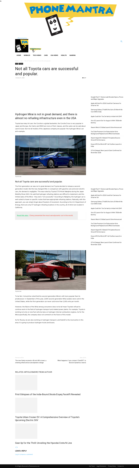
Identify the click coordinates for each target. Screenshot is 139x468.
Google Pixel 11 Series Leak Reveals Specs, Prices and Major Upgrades (107, 98)
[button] (121, 42)
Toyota (20, 63)
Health (64, 55)
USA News (54, 55)
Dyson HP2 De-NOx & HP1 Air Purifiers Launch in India (106, 145)
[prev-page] (16, 447)
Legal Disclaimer (101, 466)
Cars (46, 55)
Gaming (73, 55)
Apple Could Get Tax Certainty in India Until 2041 (106, 116)
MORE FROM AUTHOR (42, 372)
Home (19, 55)
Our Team (92, 466)
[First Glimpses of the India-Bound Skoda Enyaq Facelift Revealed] (50, 382)
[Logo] (22, 52)
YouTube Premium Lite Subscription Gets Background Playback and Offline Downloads (105, 133)
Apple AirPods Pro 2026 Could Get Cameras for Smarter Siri (106, 104)
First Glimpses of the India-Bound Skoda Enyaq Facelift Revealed (47, 394)
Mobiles (27, 55)
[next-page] (17, 447)
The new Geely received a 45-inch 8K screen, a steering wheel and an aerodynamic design (30, 362)
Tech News (37, 55)
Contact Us (121, 466)
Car (22, 61)
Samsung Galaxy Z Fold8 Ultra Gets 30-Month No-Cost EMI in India (107, 111)
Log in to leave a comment (24, 454)
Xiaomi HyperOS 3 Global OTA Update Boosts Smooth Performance (105, 139)
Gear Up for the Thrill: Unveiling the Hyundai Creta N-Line (43, 443)
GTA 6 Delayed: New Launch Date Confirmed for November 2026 (106, 151)
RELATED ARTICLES (24, 372)
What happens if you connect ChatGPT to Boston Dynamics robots (71, 362)
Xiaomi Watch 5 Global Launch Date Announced (106, 127)
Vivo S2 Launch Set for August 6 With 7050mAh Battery (106, 122)
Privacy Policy (112, 466)
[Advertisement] (50, 95)
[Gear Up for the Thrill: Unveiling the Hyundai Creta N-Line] (50, 431)
